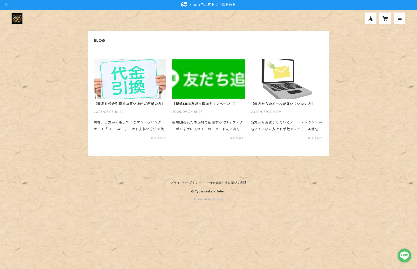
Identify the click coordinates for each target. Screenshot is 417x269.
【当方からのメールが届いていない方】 (283, 103)
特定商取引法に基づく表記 (227, 182)
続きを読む (158, 138)
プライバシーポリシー (186, 182)
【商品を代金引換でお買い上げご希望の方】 (129, 103)
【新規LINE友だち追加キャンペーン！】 (204, 103)
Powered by (203, 199)
